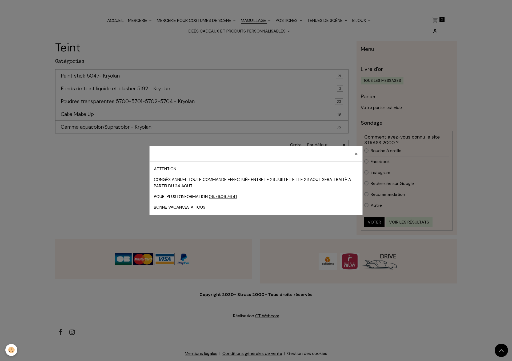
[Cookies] (11, 350)
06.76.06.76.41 (223, 196)
